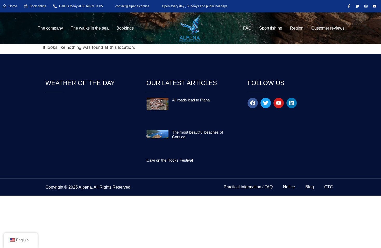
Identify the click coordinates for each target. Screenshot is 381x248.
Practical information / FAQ (248, 187)
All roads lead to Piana (191, 100)
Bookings (125, 28)
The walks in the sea (90, 28)
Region (297, 28)
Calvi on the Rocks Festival (169, 160)
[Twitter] (357, 6)
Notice (289, 187)
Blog (309, 187)
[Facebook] (253, 103)
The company (50, 28)
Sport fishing (270, 28)
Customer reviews (327, 28)
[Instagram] (366, 6)
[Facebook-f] (348, 6)
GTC (328, 187)
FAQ (247, 28)
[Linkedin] (291, 103)
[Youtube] (374, 6)
